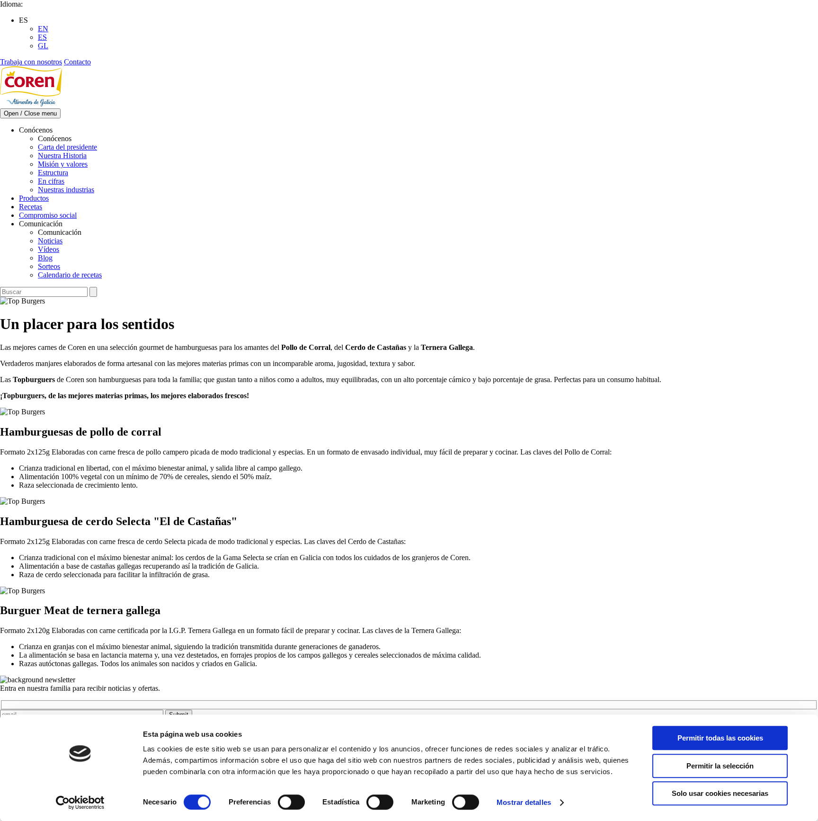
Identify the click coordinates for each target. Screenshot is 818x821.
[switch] (291, 802)
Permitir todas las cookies (720, 738)
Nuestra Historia (62, 156)
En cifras (51, 181)
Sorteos (49, 266)
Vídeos (48, 249)
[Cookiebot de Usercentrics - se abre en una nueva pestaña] (80, 802)
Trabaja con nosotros (31, 62)
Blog (45, 258)
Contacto (77, 62)
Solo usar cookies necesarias (720, 793)
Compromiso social (48, 215)
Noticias (50, 241)
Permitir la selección (720, 766)
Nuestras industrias (66, 190)
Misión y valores (63, 164)
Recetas (30, 207)
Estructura (53, 173)
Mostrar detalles (524, 802)
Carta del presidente (67, 147)
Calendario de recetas (70, 275)
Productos (34, 198)
